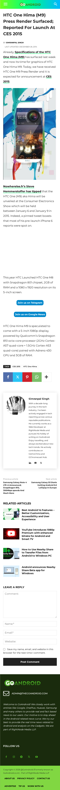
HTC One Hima (30, 366)
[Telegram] (21, 757)
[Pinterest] (27, 377)
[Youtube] (37, 757)
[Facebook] (8, 377)
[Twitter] (17, 377)
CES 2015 (16, 366)
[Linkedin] (30, 462)
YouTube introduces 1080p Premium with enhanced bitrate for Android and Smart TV (38, 534)
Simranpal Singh (15, 42)
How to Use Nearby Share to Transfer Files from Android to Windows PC (37, 552)
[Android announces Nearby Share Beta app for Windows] (11, 571)
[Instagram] (14, 757)
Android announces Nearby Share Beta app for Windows (38, 570)
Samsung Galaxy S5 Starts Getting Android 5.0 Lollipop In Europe (44, 485)
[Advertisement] (30, 252)
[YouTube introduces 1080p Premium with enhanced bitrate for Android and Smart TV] (11, 533)
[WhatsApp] (37, 377)
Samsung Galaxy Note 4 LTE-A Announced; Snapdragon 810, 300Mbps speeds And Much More (15, 487)
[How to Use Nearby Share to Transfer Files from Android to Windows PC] (11, 553)
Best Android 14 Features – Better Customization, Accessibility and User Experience (38, 515)
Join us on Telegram (30, 302)
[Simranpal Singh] (16, 430)
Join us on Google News (30, 314)
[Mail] (35, 462)
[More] (47, 377)
